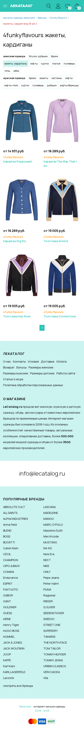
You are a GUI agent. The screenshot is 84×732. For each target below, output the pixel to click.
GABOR (8, 595)
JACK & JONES (12, 642)
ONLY (47, 572)
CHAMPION (10, 560)
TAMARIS (49, 636)
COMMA (8, 572)
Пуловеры (69, 63)
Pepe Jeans (51, 578)
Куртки (45, 63)
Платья (56, 63)
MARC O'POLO (53, 524)
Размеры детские (42, 373)
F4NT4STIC (10, 589)
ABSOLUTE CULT (14, 507)
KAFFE (7, 660)
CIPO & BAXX (11, 566)
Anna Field (10, 524)
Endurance (10, 578)
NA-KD (47, 548)
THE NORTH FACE (55, 642)
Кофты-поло (11, 85)
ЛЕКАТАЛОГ (21, 6)
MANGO (48, 519)
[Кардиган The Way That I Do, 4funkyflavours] (62, 120)
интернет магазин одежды (49, 706)
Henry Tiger (11, 625)
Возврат (8, 367)
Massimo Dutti (53, 530)
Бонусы (21, 367)
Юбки (16, 71)
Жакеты (43, 78)
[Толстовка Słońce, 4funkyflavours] (62, 200)
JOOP (7, 654)
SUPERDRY (50, 631)
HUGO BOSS (11, 631)
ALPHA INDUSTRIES (15, 519)
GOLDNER (9, 607)
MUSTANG (50, 542)
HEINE (7, 619)
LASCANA (49, 507)
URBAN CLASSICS (54, 666)
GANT (7, 601)
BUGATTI (9, 542)
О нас (7, 361)
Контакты (19, 361)
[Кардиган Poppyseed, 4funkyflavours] (21, 120)
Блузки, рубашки (38, 56)
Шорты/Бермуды (69, 85)
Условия (33, 361)
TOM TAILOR (52, 648)
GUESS (7, 613)
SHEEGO (49, 619)
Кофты (34, 63)
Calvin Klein (10, 548)
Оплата (61, 361)
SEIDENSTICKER (53, 613)
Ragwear (49, 595)
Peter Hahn (51, 583)
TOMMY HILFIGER (54, 654)
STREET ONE (51, 625)
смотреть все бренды (18, 686)
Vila (45, 678)
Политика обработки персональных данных (33, 385)
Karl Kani (9, 666)
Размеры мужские (15, 373)
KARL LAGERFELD (14, 672)
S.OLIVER (49, 607)
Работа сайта (65, 373)
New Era (48, 554)
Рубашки (52, 85)
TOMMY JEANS (53, 660)
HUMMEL (9, 636)
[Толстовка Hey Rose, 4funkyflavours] (21, 275)
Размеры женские (41, 367)
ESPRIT (8, 583)
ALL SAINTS (10, 513)
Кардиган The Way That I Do (60, 161)
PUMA (47, 589)
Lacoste (8, 678)
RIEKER (48, 601)
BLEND (7, 530)
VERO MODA (51, 672)
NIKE (46, 566)
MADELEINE (50, 513)
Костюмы (57, 78)
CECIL (7, 554)
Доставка (47, 361)
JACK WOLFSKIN (13, 648)
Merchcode (51, 536)
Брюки (54, 56)
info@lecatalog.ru (42, 473)
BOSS (6, 536)
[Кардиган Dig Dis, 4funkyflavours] (21, 200)
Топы (7, 71)
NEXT (47, 560)
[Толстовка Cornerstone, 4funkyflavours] (62, 275)
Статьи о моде (13, 379)
